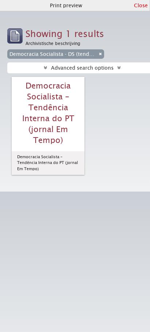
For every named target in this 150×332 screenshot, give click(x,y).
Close (141, 5)
